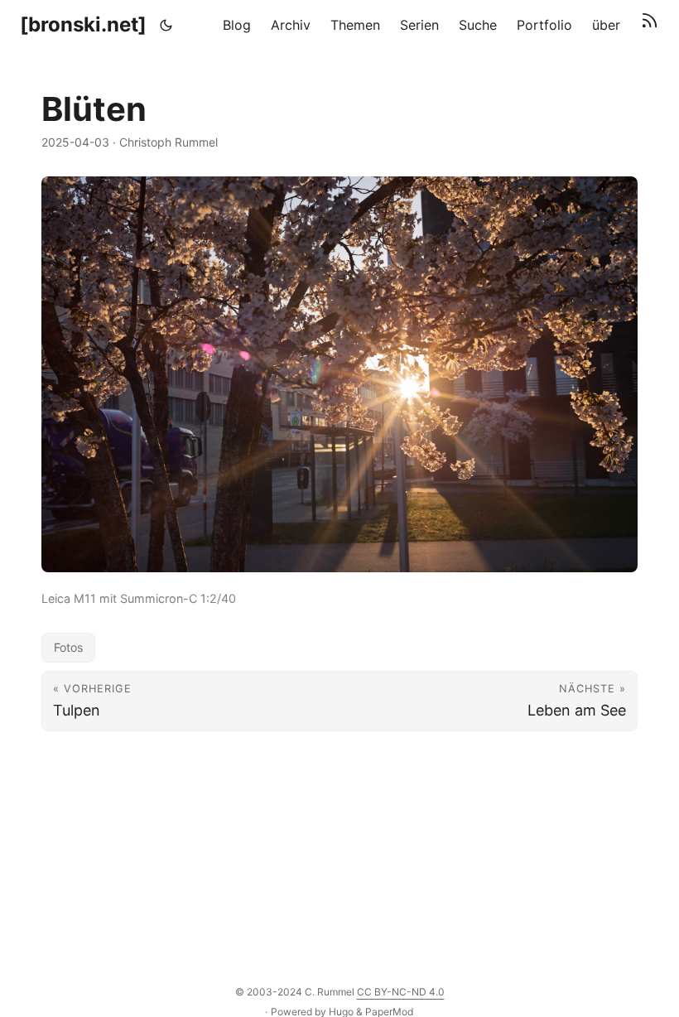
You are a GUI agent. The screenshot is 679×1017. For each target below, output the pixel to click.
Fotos (68, 647)
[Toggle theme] (166, 25)
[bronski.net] (83, 24)
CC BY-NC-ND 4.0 (401, 992)
